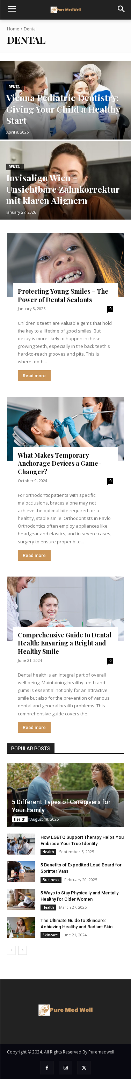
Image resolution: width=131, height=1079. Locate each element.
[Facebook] (47, 1067)
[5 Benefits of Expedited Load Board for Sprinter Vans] (21, 871)
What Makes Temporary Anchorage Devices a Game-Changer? (59, 463)
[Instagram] (65, 1067)
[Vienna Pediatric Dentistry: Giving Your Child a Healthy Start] (65, 100)
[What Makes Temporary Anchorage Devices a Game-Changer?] (65, 429)
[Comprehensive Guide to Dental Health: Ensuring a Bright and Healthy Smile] (65, 609)
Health (20, 819)
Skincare (50, 934)
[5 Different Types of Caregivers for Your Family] (65, 795)
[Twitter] (84, 1067)
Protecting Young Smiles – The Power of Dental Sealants (63, 295)
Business (51, 879)
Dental (15, 87)
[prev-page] (11, 950)
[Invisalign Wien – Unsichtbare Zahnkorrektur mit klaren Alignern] (65, 180)
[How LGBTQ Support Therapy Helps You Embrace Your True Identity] (21, 844)
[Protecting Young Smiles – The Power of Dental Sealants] (65, 265)
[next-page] (22, 950)
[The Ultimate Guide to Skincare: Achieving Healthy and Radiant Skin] (21, 927)
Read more (34, 375)
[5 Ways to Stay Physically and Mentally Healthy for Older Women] (21, 899)
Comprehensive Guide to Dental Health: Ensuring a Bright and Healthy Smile (64, 643)
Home (13, 29)
